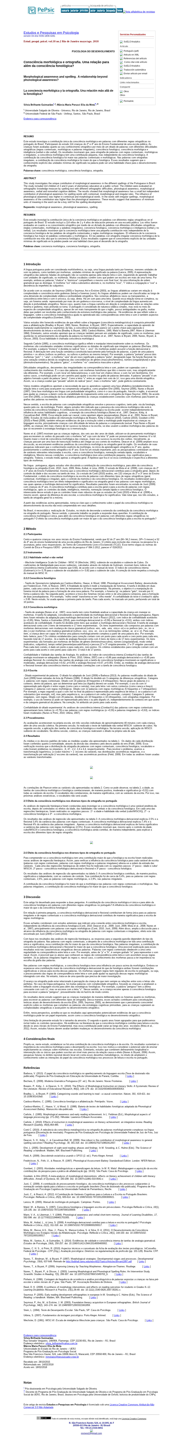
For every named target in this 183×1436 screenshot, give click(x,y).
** (95, 104)
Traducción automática (135, 70)
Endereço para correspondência (40, 118)
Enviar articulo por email (135, 73)
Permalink (128, 101)
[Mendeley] (122, 91)
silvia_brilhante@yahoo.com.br (61, 1343)
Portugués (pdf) (131, 51)
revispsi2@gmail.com (91, 1433)
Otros (126, 91)
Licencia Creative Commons (134, 1419)
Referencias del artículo (135, 58)
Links (130, 1076)
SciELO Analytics (132, 42)
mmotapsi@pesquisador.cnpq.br (62, 1356)
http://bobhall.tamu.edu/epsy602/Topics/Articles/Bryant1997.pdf (99, 1261)
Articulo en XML (131, 54)
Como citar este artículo (135, 62)
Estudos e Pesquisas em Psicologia (51, 33)
